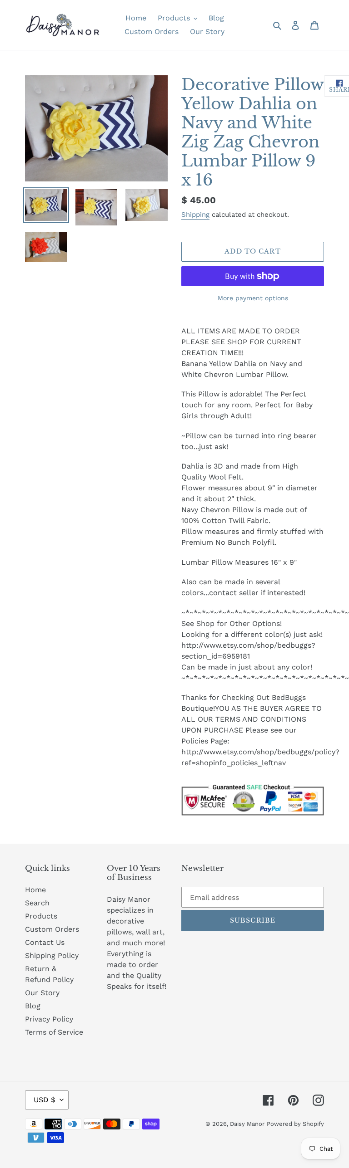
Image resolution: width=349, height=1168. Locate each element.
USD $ (44, 1099)
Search (37, 903)
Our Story (42, 992)
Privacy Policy (49, 1019)
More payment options (253, 298)
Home (35, 889)
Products (41, 916)
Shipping (195, 214)
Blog (32, 1006)
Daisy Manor (247, 1123)
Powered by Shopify (295, 1123)
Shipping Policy (52, 955)
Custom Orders (52, 929)
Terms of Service (54, 1032)
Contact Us (45, 942)
